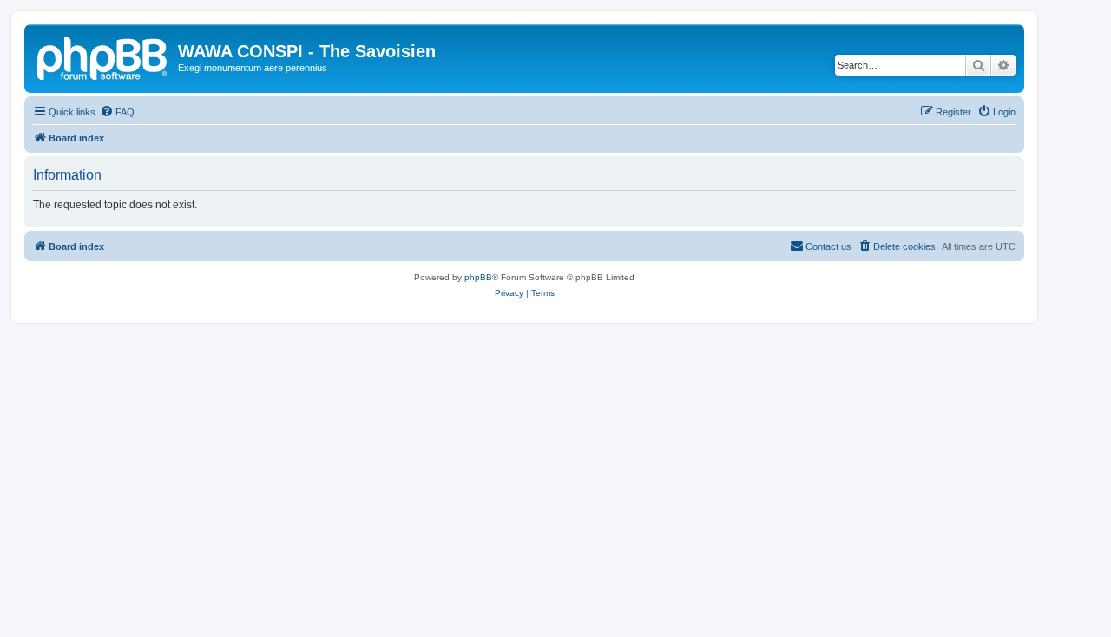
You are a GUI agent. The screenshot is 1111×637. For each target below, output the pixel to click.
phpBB (478, 277)
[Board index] (103, 56)
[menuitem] (117, 112)
